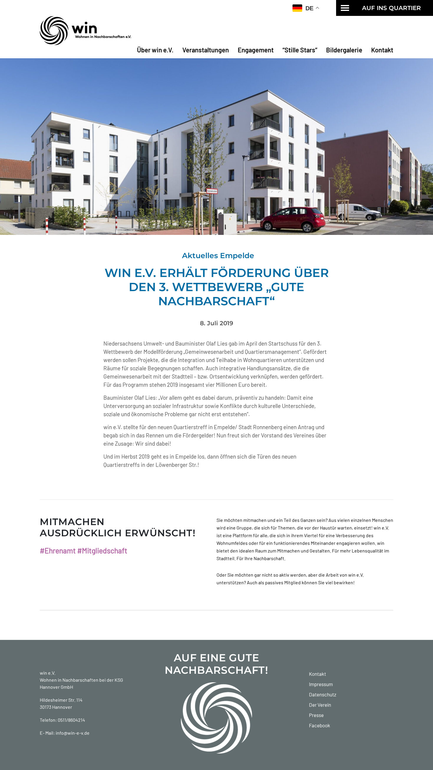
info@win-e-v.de (73, 733)
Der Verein (320, 705)
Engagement (256, 50)
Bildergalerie (344, 50)
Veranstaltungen (205, 50)
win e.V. (47, 673)
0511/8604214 (71, 720)
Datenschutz (322, 694)
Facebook (319, 725)
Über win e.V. (155, 50)
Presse (316, 715)
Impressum (321, 684)
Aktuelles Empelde (218, 255)
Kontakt (382, 50)
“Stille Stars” (299, 50)
